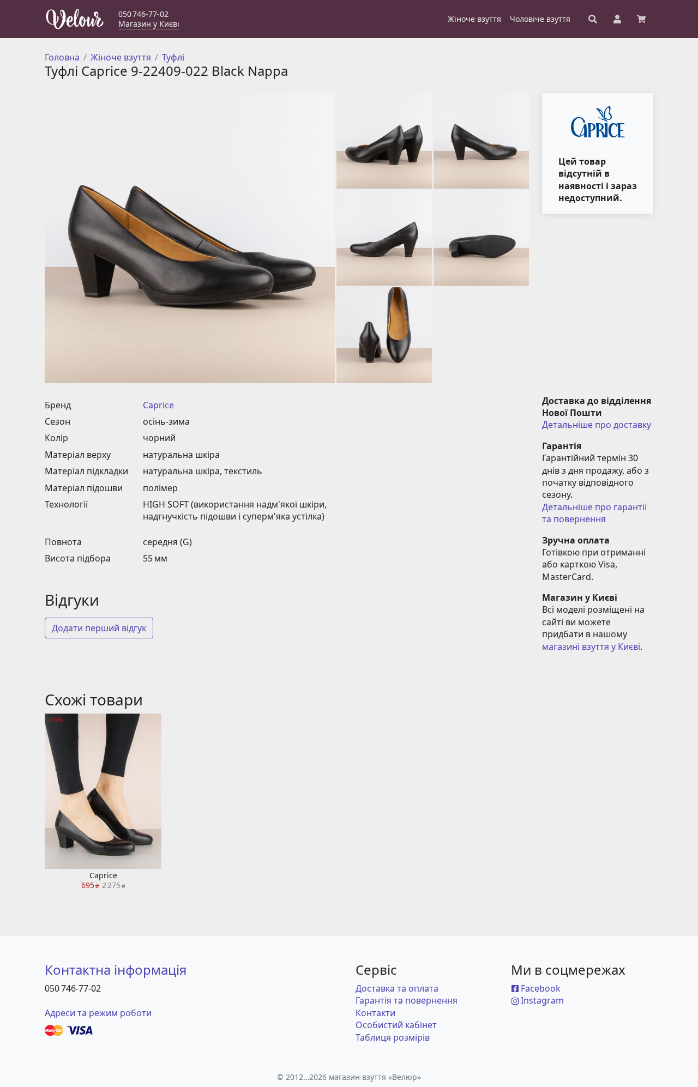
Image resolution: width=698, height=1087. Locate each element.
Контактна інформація (115, 970)
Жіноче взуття (121, 57)
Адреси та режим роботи (98, 1013)
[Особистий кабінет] (617, 19)
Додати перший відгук (99, 628)
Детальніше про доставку (596, 425)
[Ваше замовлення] (641, 19)
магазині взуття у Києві (591, 647)
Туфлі (173, 57)
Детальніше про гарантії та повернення (595, 513)
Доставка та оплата (397, 988)
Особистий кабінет (396, 1025)
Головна (62, 57)
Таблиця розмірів (393, 1037)
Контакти (375, 1013)
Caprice (158, 405)
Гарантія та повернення (407, 1000)
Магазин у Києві (148, 24)
